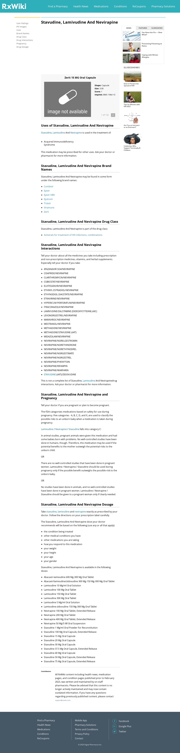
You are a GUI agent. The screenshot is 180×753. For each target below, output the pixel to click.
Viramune (49, 207)
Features (143, 28)
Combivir (48, 186)
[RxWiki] (14, 6)
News (128, 28)
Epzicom (48, 199)
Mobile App (81, 720)
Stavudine (46, 132)
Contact (79, 738)
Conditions (120, 6)
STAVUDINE (50, 374)
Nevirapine (76, 132)
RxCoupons (139, 6)
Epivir (47, 190)
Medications (101, 6)
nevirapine (80, 511)
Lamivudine (59, 132)
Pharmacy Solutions (163, 6)
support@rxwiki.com (62, 700)
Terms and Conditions (86, 729)
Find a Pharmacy (58, 6)
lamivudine (63, 511)
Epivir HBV (49, 194)
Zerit (46, 211)
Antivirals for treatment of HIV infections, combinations (73, 234)
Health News (80, 6)
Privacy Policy (82, 733)
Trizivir (47, 203)
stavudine (51, 511)
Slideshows (157, 28)
